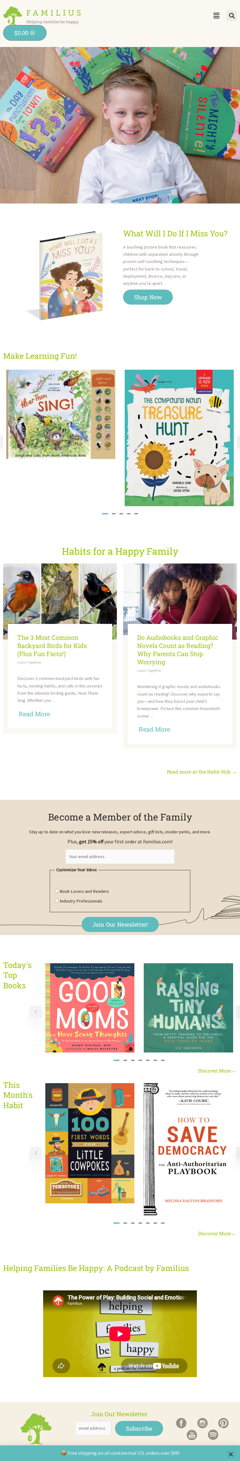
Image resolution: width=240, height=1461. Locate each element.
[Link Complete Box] (60, 648)
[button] (216, 15)
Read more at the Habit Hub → (202, 772)
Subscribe (139, 1428)
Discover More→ (217, 1070)
